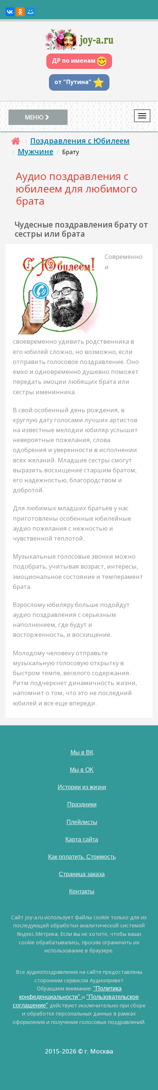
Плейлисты (82, 822)
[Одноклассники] (20, 11)
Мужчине (35, 151)
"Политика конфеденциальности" (70, 992)
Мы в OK (82, 770)
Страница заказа (82, 874)
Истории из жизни (82, 787)
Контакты (81, 891)
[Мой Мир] (30, 11)
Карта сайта (81, 839)
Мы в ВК (82, 752)
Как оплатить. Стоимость (82, 857)
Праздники (82, 804)
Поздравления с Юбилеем (80, 141)
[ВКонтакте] (10, 11)
